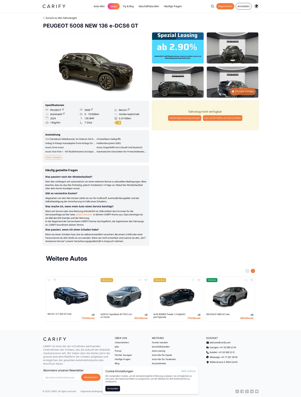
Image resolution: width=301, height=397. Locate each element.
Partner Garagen (123, 355)
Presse (118, 351)
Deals (113, 6)
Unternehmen (122, 342)
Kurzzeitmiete (159, 363)
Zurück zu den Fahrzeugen (61, 18)
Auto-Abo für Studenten (164, 359)
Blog (117, 363)
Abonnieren (91, 377)
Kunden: (222, 352)
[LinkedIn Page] (252, 391)
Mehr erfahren (188, 371)
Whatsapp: (223, 357)
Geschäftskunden (149, 6)
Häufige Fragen (173, 6)
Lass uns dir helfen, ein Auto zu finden (222, 117)
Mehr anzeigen (53, 157)
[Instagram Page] (247, 391)
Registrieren (225, 6)
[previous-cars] (247, 271)
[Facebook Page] (242, 391)
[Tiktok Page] (237, 391)
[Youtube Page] (256, 391)
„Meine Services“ (84, 214)
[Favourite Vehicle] (55, 280)
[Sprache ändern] (256, 6)
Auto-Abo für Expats (162, 355)
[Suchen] (212, 6)
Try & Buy (128, 6)
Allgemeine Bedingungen (92, 391)
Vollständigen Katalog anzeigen (184, 117)
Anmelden (244, 6)
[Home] (54, 6)
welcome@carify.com (220, 342)
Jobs (117, 346)
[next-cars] (253, 271)
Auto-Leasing (158, 351)
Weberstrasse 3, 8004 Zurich (224, 362)
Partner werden (160, 342)
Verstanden (112, 388)
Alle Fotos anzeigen (244, 91)
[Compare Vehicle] (49, 280)
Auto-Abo (99, 6)
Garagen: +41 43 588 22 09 (223, 347)
